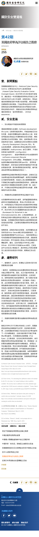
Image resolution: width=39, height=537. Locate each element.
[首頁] (3, 30)
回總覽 (15, 482)
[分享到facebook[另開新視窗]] (4, 515)
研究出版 (8, 30)
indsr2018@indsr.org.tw (13, 505)
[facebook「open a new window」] (22, 74)
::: (1, 30)
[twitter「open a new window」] (26, 74)
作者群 (3, 465)
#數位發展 (21, 426)
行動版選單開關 (36, 3)
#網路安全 (13, 426)
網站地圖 (15, 522)
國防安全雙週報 (18, 30)
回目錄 (3, 469)
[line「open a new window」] (31, 74)
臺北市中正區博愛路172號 (9, 500)
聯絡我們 (24, 522)
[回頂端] (19, 491)
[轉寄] (35, 74)
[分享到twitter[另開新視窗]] (9, 515)
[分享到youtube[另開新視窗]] (14, 515)
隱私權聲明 (5, 522)
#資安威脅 (4, 426)
